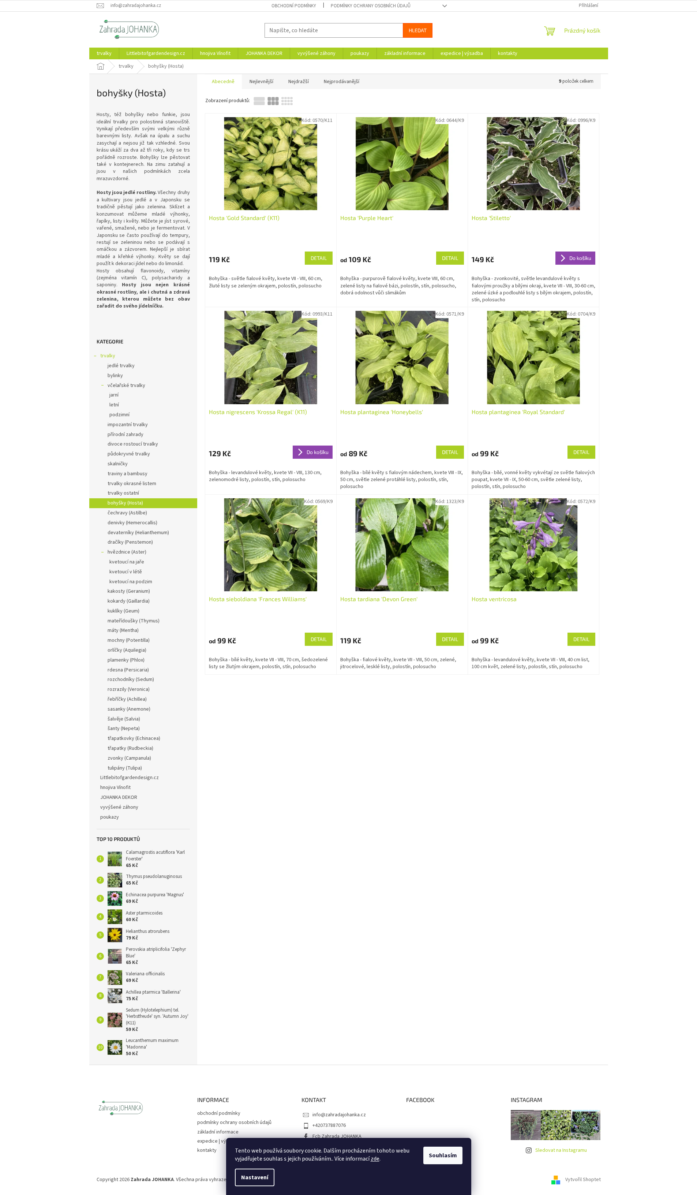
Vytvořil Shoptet (583, 1180)
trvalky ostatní (123, 493)
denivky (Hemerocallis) (132, 522)
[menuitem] (104, 53)
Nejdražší (298, 81)
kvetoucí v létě (125, 572)
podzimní (119, 414)
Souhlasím (443, 1155)
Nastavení (254, 1177)
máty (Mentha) (123, 630)
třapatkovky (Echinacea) (134, 738)
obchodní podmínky (293, 6)
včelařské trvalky (126, 385)
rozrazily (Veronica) (129, 689)
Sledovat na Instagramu (561, 1150)
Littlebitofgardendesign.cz (129, 777)
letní (114, 405)
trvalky (107, 356)
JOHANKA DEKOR (118, 797)
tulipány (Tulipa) (125, 768)
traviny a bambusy (127, 473)
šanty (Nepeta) (124, 728)
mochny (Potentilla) (129, 640)
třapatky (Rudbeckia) (130, 748)
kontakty (207, 1150)
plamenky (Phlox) (126, 660)
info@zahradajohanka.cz (339, 1114)
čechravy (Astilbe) (127, 513)
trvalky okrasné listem (132, 483)
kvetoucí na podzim (130, 581)
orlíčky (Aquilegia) (127, 650)
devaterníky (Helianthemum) (138, 532)
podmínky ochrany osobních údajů (371, 6)
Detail (319, 258)
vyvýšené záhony (119, 807)
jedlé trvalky (121, 365)
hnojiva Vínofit (115, 787)
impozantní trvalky (128, 424)
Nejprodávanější (341, 81)
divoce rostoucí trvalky (133, 444)
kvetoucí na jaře (126, 562)
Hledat (418, 30)
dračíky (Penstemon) (130, 542)
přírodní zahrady (125, 434)
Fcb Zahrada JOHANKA (336, 1136)
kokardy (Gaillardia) (129, 601)
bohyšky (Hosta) (125, 503)
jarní (114, 395)
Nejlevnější (261, 81)
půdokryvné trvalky (129, 454)
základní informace (218, 1132)
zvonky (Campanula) (129, 758)
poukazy (109, 817)
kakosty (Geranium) (129, 591)
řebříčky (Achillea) (127, 699)
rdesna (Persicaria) (128, 670)
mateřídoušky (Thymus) (134, 621)
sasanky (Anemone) (129, 709)
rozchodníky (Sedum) (131, 679)
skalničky (118, 464)
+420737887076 (329, 1125)
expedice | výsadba (218, 1141)
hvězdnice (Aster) (127, 552)
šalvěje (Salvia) (124, 719)
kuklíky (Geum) (123, 611)
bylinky (115, 375)
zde (375, 1159)
